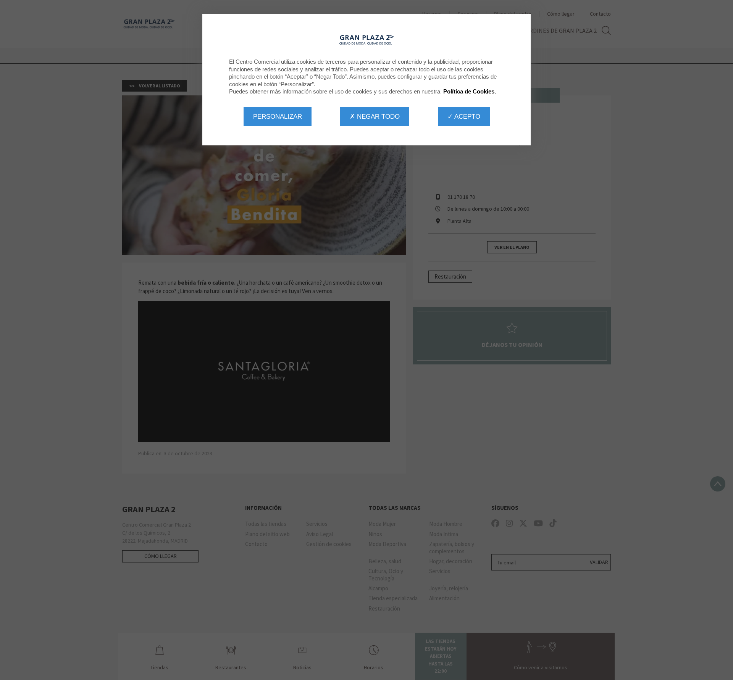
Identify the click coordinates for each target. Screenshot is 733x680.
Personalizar (277, 116)
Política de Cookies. (469, 91)
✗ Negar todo (375, 116)
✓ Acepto (463, 116)
